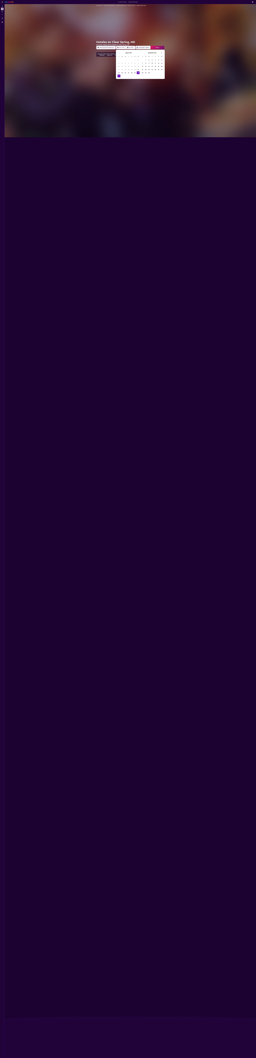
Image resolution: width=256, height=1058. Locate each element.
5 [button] (125, 63)
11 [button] (122, 66)
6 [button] (128, 63)
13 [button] (128, 66)
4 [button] (155, 60)
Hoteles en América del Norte (109, 5)
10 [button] (118, 66)
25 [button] (122, 72)
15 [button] (134, 66)
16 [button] (138, 66)
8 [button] (145, 63)
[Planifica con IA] (2, 14)
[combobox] (107, 47)
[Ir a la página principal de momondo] (9, 2)
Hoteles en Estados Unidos (121, 5)
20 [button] (128, 69)
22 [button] (135, 69)
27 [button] (128, 72)
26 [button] (125, 72)
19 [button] (125, 69)
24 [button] (119, 72)
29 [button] (135, 72)
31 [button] (118, 75)
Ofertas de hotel (99, 5)
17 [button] (118, 69)
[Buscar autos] (2, 11)
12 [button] (125, 66)
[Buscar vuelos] (2, 6)
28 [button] (131, 72)
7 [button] (131, 63)
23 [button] (138, 69)
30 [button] (138, 72)
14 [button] (131, 66)
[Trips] (2, 18)
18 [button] (122, 69)
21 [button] (131, 69)
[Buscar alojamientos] (2, 9)
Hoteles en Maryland (131, 5)
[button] (2, 2)
